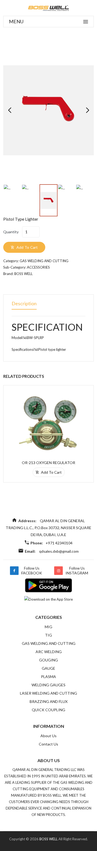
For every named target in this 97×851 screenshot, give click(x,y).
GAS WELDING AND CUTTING (48, 643)
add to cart (26, 247)
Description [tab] (24, 303)
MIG (48, 626)
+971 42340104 (59, 543)
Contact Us (48, 744)
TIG (48, 635)
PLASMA (48, 676)
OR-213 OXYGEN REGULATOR (48, 462)
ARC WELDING (49, 651)
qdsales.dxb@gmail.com (59, 551)
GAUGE (48, 668)
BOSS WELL (48, 839)
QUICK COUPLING (48, 709)
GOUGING (48, 660)
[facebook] (14, 570)
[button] (87, 110)
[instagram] (58, 570)
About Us (48, 735)
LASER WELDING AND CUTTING (48, 693)
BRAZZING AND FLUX (49, 701)
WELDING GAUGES (48, 685)
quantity (11, 231)
